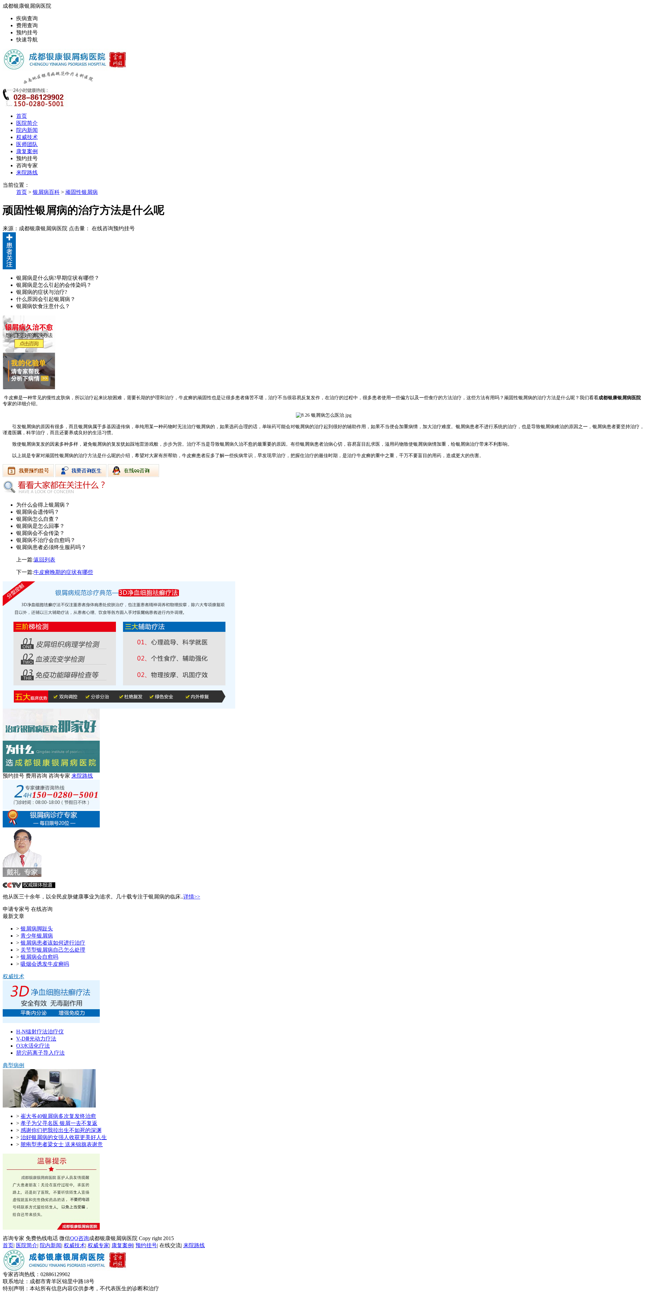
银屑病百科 (46, 192)
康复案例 (27, 151)
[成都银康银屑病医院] (64, 69)
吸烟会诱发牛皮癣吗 (45, 964)
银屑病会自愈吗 (39, 957)
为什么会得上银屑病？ (43, 505)
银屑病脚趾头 (37, 928)
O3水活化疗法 (33, 1046)
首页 (21, 116)
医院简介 (27, 123)
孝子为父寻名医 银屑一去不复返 (59, 1123)
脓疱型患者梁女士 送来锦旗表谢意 (62, 1144)
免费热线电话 (42, 1238)
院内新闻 (27, 130)
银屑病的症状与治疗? (41, 292)
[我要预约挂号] (29, 475)
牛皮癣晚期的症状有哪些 (63, 572)
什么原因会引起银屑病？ (45, 299)
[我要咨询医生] (81, 475)
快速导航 (27, 39)
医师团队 (27, 144)
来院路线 (27, 172)
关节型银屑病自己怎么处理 (53, 950)
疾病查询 (27, 18)
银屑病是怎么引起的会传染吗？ (54, 285)
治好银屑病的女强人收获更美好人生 (64, 1137)
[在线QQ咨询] (133, 475)
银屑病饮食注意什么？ (43, 306)
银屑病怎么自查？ (37, 519)
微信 (64, 1238)
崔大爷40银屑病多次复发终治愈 (58, 1116)
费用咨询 (36, 776)
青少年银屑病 (37, 936)
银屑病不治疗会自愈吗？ (45, 540)
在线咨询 (102, 228)
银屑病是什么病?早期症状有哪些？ (57, 278)
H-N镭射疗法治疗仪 (40, 1031)
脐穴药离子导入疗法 (40, 1053)
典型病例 (13, 1065)
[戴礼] (22, 875)
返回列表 (44, 560)
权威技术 (27, 137)
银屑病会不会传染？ (40, 533)
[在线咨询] (119, 707)
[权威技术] (51, 1021)
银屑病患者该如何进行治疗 (53, 943)
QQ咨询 (79, 1238)
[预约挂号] (29, 350)
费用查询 (27, 25)
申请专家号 (16, 909)
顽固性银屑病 (81, 192)
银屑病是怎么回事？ (40, 526)
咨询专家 (27, 165)
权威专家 (98, 1245)
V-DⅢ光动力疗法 (36, 1039)
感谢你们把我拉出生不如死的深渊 (61, 1130)
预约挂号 (27, 32)
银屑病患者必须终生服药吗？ (51, 547)
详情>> (191, 896)
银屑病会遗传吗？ (37, 512)
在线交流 (170, 1245)
